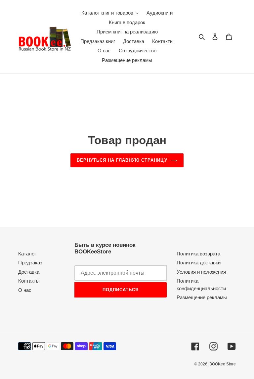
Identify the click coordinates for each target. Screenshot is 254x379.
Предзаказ (30, 262)
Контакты (29, 281)
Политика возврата (198, 253)
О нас (24, 290)
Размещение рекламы (202, 297)
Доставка (28, 272)
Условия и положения (201, 272)
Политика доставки (199, 262)
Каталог (27, 253)
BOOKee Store (222, 364)
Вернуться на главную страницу (122, 160)
